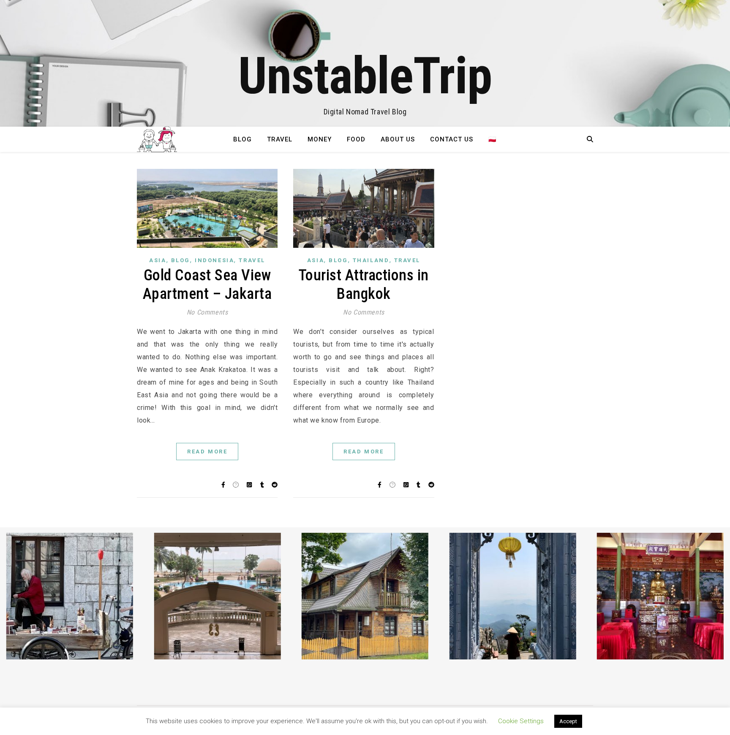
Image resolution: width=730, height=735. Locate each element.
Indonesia (214, 260)
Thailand (371, 260)
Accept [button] (568, 721)
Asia (157, 260)
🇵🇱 (492, 139)
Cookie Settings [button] (521, 721)
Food (356, 139)
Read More (207, 451)
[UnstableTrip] (365, 63)
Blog (242, 139)
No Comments (207, 312)
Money (320, 139)
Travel (279, 139)
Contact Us (451, 139)
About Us (398, 139)
